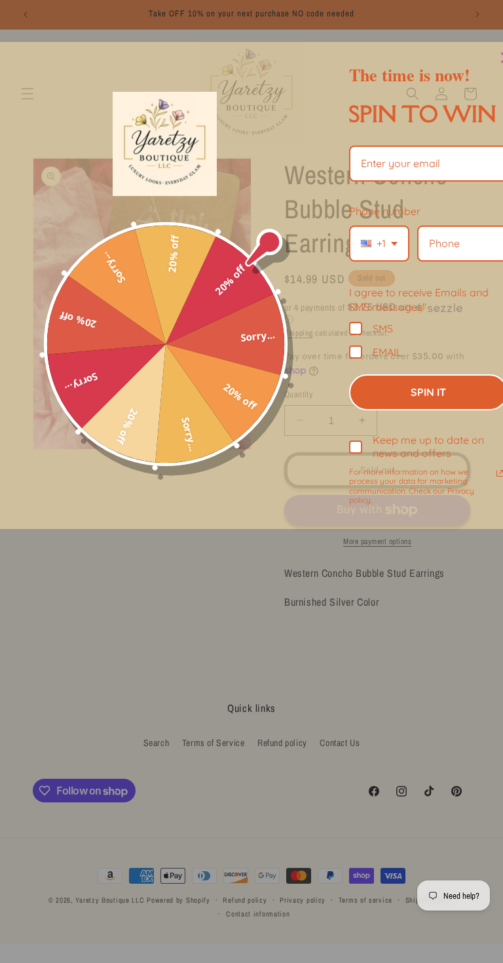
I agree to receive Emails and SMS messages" (419, 299)
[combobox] (379, 244)
